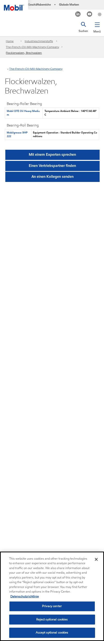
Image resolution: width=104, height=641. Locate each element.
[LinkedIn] (78, 14)
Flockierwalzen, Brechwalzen (24, 53)
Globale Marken (69, 4)
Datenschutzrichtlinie (24, 596)
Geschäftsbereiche (39, 4)
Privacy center (52, 606)
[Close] (96, 559)
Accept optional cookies (52, 632)
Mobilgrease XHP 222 (17, 134)
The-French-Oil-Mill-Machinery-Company (32, 47)
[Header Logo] (14, 5)
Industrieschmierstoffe (39, 41)
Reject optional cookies (52, 619)
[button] (97, 26)
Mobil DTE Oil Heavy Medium (23, 113)
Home (10, 41)
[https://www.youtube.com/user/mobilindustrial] (89, 14)
